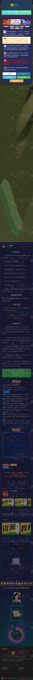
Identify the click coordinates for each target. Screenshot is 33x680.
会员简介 (24, 74)
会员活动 (9, 74)
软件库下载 (10, 77)
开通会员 (24, 77)
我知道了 (17, 81)
